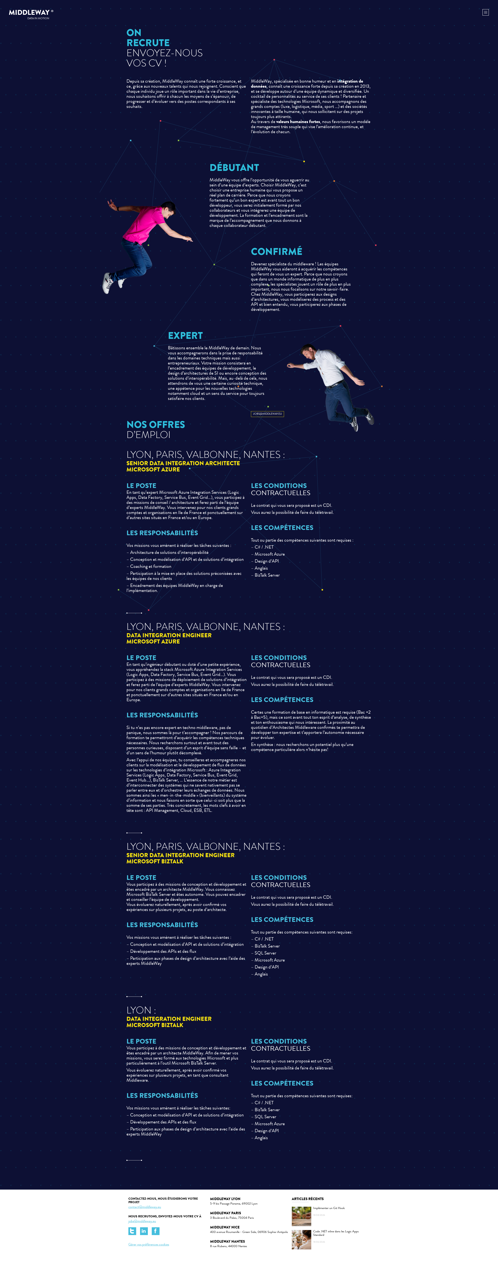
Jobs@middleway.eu (267, 414)
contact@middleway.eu (144, 1207)
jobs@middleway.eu (142, 1221)
